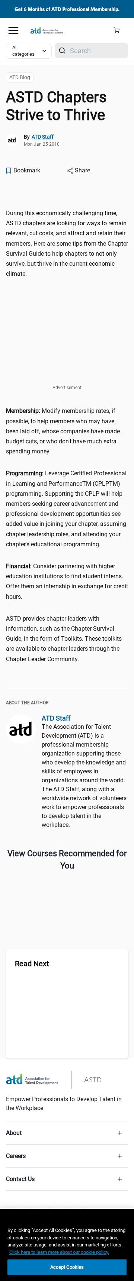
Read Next (32, 963)
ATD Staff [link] (43, 137)
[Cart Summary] (119, 30)
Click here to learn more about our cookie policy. (59, 1252)
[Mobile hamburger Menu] (13, 30)
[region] (67, 191)
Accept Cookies (67, 1267)
